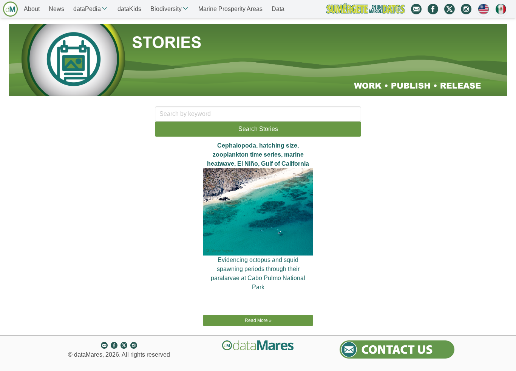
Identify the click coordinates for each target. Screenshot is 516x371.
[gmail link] (416, 9)
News (56, 9)
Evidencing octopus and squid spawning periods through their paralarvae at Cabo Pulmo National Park (258, 273)
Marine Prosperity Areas (230, 9)
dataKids (129, 9)
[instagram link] (466, 9)
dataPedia (87, 9)
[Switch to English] (483, 9)
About (32, 9)
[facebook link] (433, 9)
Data (278, 9)
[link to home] (10, 9)
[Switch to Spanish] (501, 9)
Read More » (258, 320)
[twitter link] (449, 9)
